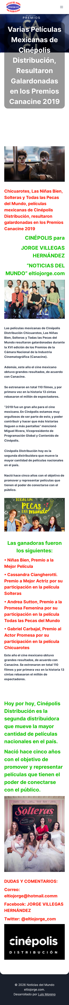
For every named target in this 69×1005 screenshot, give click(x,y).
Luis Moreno (47, 994)
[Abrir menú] (61, 7)
